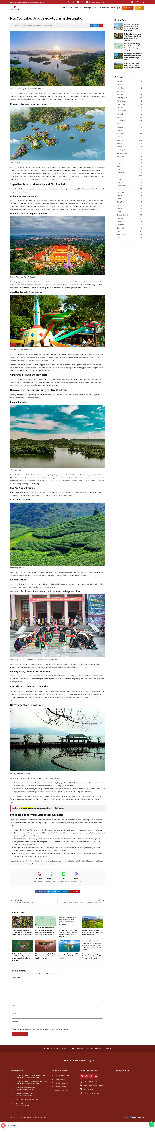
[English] (114, 8)
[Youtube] (96, 1076)
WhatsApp (51, 879)
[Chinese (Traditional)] (112, 8)
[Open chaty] (3, 1125)
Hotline (39, 879)
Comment (16, 978)
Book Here (127, 8)
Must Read (38, 25)
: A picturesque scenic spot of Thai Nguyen (42, 808)
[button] (91, 25)
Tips (94, 8)
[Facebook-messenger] (86, 1076)
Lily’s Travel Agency (51, 1048)
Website (15, 1021)
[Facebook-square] (82, 1076)
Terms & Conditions (94, 1048)
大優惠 (139, 8)
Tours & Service (73, 8)
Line (63, 879)
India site (141, 1117)
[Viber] (76, 874)
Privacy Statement (76, 1048)
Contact (108, 1048)
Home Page (29, 25)
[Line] (63, 874)
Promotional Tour (103, 8)
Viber (76, 879)
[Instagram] (91, 1076)
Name (14, 1005)
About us (64, 8)
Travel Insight (87, 8)
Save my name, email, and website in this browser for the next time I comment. (41, 1029)
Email (14, 1013)
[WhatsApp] (51, 874)
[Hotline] (39, 874)
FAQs (64, 1048)
